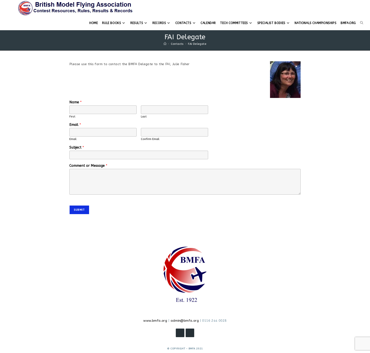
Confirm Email (150, 139)
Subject (76, 147)
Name (75, 102)
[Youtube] (190, 333)
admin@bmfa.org (185, 321)
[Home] (165, 43)
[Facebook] (180, 333)
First (72, 116)
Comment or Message (88, 166)
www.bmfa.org (155, 321)
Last (144, 116)
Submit (79, 209)
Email (75, 125)
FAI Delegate (197, 43)
